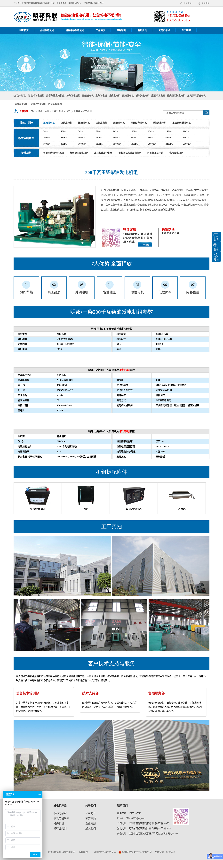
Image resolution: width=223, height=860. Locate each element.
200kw (46, 137)
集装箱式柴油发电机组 (130, 153)
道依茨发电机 (21, 104)
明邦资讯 (142, 30)
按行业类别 (60, 828)
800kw (64, 144)
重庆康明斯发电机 (176, 95)
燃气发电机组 (176, 153)
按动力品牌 (43, 111)
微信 (216, 249)
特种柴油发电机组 (75, 30)
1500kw (117, 144)
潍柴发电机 (114, 95)
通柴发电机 (128, 95)
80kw (115, 131)
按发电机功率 (61, 818)
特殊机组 (59, 823)
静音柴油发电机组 (55, 95)
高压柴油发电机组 (103, 153)
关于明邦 (186, 30)
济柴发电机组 (73, 95)
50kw (80, 131)
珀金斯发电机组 (36, 95)
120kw (151, 131)
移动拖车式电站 (155, 153)
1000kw (82, 144)
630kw (186, 137)
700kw (46, 144)
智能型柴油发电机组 (53, 153)
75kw (98, 131)
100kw (134, 131)
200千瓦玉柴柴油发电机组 (78, 111)
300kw (81, 137)
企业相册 (90, 823)
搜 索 (206, 112)
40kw (63, 131)
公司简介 (90, 813)
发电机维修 (164, 30)
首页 (33, 111)
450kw (134, 137)
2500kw (187, 144)
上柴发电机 (101, 95)
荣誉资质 (90, 818)
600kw (169, 137)
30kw (45, 131)
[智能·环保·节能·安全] (111, 62)
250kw (64, 137)
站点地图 (170, 852)
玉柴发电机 (88, 95)
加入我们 (90, 828)
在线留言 (159, 852)
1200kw (99, 144)
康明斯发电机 (158, 95)
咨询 (216, 239)
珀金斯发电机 (55, 104)
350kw (99, 137)
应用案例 (121, 30)
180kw (186, 131)
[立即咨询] (145, 244)
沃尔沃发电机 (142, 95)
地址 (216, 259)
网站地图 (205, 3)
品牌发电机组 (47, 30)
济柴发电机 (101, 123)
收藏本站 (187, 3)
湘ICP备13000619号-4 (105, 852)
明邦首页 (24, 30)
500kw (151, 137)
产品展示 (100, 30)
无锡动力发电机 (38, 104)
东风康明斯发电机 (196, 95)
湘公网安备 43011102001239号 (137, 852)
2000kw (152, 144)
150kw (169, 131)
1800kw (134, 144)
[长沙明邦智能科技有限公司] (36, 21)
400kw (116, 137)
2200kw (169, 144)
